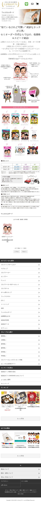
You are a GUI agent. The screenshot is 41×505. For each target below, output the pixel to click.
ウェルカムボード (10, 8)
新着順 (26, 219)
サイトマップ (5, 383)
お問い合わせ (4, 485)
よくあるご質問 (5, 379)
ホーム (3, 8)
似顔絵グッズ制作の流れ (8, 371)
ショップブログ (32, 492)
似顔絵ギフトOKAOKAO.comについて (12, 375)
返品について (33, 490)
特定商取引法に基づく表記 (10, 492)
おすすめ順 (16, 219)
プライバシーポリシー (22, 492)
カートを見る (24, 481)
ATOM (22, 493)
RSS (19, 493)
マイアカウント (4, 481)
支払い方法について (14, 490)
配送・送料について (24, 490)
